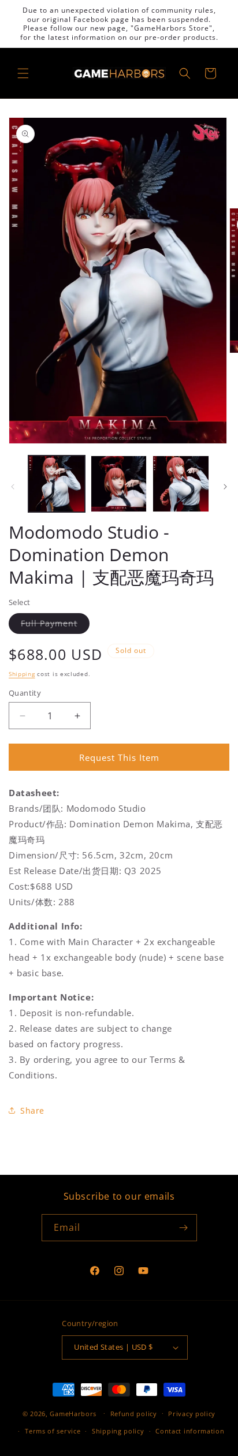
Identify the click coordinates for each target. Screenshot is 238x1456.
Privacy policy (191, 1413)
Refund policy (133, 1413)
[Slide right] (225, 486)
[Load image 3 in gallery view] (181, 484)
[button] (23, 73)
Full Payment (55, 625)
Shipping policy (118, 1431)
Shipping (22, 674)
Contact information (189, 1431)
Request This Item (119, 757)
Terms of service (52, 1431)
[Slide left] (12, 486)
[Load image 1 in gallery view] (56, 484)
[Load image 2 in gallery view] (119, 484)
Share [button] (32, 1110)
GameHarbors (73, 1413)
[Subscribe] (183, 1227)
